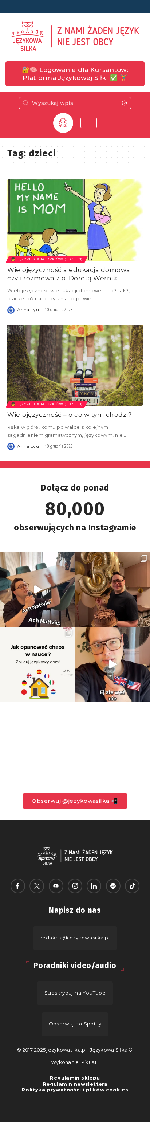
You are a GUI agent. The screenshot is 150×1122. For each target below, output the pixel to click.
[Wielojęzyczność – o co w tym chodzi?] (75, 365)
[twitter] (36, 886)
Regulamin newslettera (75, 1084)
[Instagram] (75, 886)
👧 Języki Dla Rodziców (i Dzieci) (47, 259)
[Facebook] (18, 886)
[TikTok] (132, 886)
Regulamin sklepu (75, 1078)
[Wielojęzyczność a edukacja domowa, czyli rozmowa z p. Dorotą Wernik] (75, 219)
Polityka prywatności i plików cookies (75, 1090)
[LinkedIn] (94, 886)
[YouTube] (56, 886)
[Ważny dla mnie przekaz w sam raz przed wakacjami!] (112, 664)
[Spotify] (113, 886)
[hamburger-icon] (88, 123)
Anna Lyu (28, 309)
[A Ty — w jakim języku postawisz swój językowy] (37, 664)
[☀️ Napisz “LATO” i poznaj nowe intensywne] (37, 589)
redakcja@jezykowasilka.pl (75, 937)
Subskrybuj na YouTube (75, 993)
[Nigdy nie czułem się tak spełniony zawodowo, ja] (112, 589)
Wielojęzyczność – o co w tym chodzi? (69, 414)
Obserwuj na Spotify (75, 1024)
